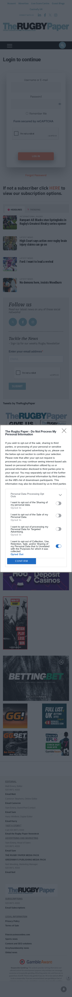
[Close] (65, 431)
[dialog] (36, 498)
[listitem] (36, 495)
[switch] (58, 503)
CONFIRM (21, 561)
